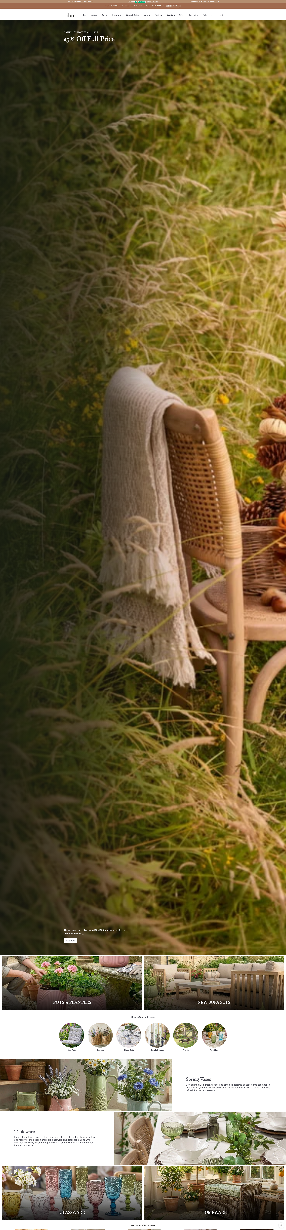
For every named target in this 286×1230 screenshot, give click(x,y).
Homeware (116, 15)
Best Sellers (172, 15)
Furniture (159, 15)
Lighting (147, 15)
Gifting (182, 15)
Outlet (205, 15)
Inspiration (193, 15)
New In (85, 15)
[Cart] (221, 15)
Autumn (94, 15)
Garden (105, 15)
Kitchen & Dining (132, 15)
